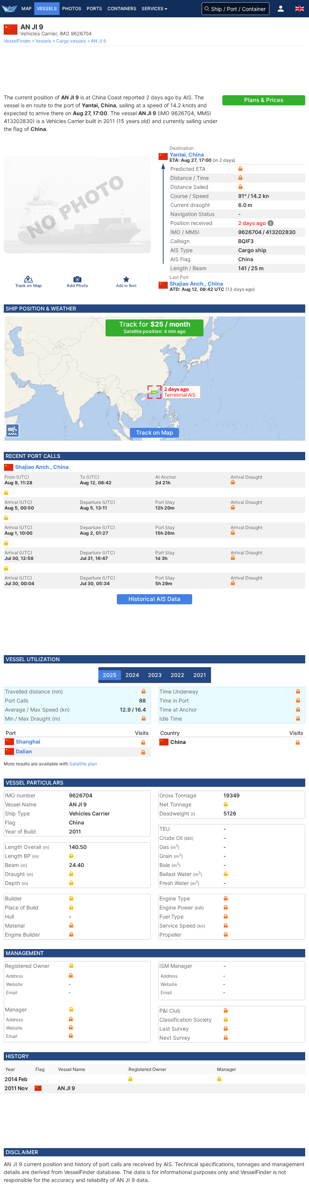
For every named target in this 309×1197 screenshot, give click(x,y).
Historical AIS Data (154, 598)
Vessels (47, 8)
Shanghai (28, 741)
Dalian (24, 751)
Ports (94, 8)
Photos (71, 8)
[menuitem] (18, 41)
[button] (280, 8)
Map (26, 8)
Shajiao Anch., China (196, 284)
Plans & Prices (263, 99)
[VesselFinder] (9, 8)
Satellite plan (83, 764)
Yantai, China (187, 155)
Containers (121, 8)
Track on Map (154, 432)
